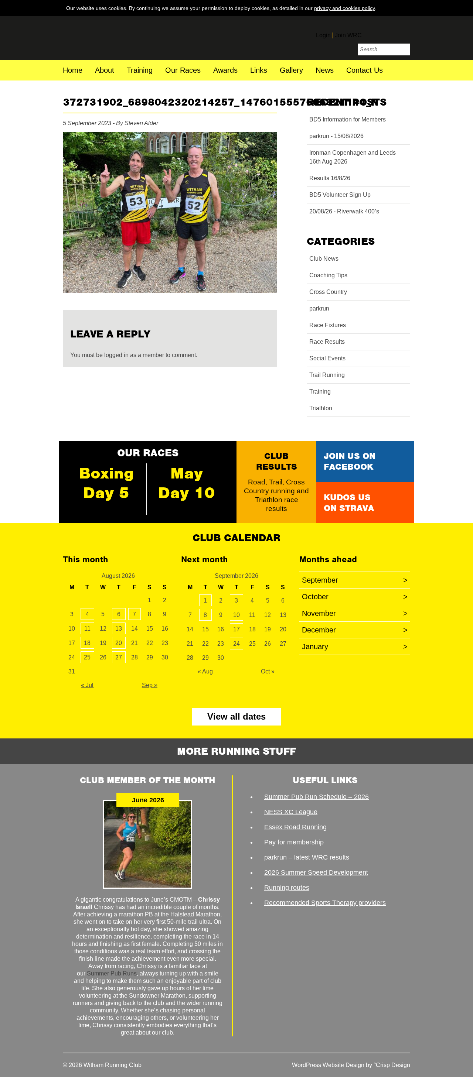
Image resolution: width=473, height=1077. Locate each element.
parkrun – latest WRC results (306, 857)
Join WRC (348, 35)
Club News (323, 258)
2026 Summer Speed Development (316, 872)
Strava (403, 32)
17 (236, 629)
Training (140, 70)
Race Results (327, 342)
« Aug (205, 671)
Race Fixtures (327, 325)
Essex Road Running (295, 827)
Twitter (388, 32)
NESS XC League (290, 812)
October (355, 597)
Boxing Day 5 (106, 483)
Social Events (327, 358)
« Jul (87, 685)
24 (236, 644)
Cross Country (328, 292)
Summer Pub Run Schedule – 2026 (316, 796)
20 (118, 643)
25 (87, 657)
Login (323, 35)
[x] (403, 7)
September (355, 580)
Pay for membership (294, 842)
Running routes (286, 887)
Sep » (149, 685)
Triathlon (320, 408)
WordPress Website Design (328, 1065)
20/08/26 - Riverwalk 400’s (344, 211)
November (355, 613)
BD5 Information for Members (347, 119)
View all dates (236, 716)
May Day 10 (186, 483)
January (355, 646)
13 (118, 628)
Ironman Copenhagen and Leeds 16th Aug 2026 (352, 157)
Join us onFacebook (349, 461)
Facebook (372, 32)
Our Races (183, 70)
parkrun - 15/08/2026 (336, 136)
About (104, 70)
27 (118, 657)
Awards (225, 70)
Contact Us (364, 70)
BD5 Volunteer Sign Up (340, 195)
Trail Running (327, 375)
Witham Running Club (113, 38)
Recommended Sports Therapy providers (325, 902)
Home (72, 70)
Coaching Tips (328, 275)
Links (258, 70)
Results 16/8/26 (329, 178)
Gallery (291, 70)
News (325, 70)
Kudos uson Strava (349, 503)
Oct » (268, 671)
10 (236, 615)
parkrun (319, 308)
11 (87, 628)
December (355, 630)
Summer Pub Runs (112, 973)
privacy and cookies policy (344, 8)
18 (87, 643)
